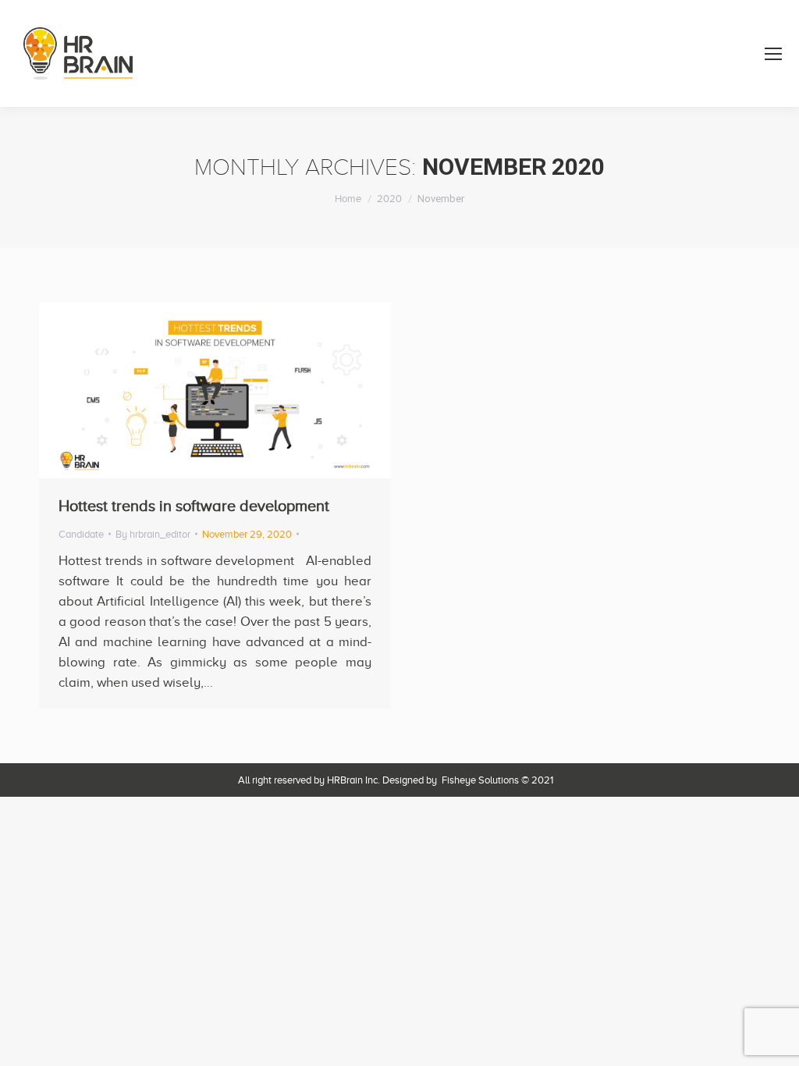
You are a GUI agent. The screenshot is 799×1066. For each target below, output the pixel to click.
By (152, 534)
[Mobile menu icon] (773, 54)
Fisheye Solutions (480, 780)
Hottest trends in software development (194, 505)
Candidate (81, 534)
